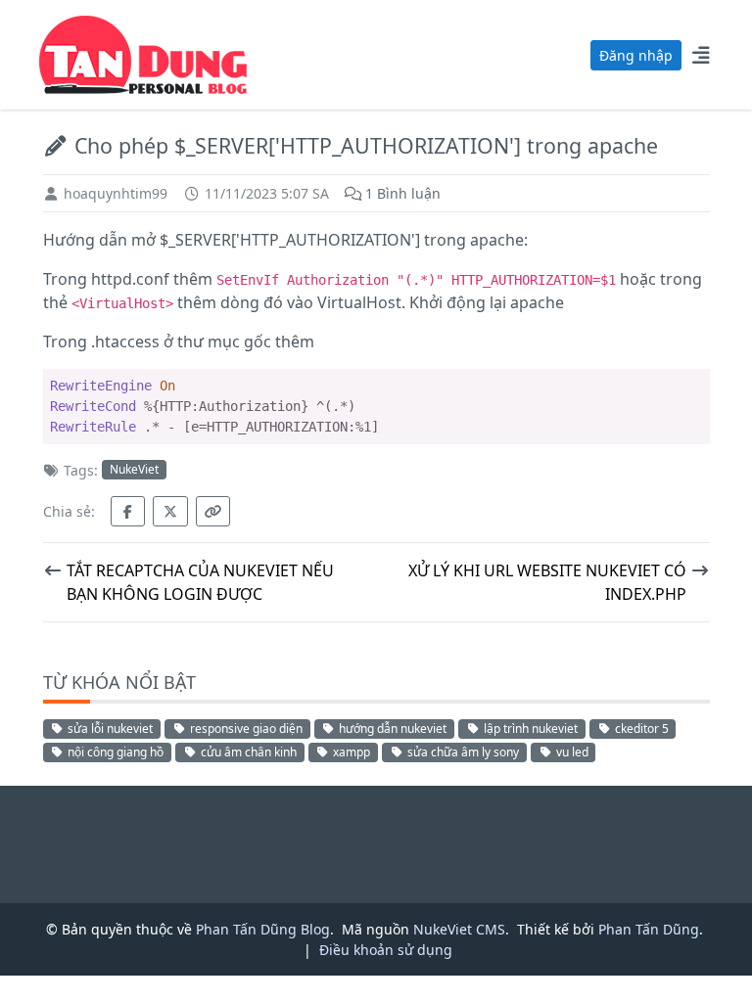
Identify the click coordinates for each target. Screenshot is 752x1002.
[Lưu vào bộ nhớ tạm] (213, 511)
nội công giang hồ (114, 752)
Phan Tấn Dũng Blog (263, 929)
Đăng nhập (636, 55)
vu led (570, 752)
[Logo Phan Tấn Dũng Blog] (143, 53)
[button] (701, 55)
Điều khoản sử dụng (385, 949)
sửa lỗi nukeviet (109, 728)
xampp (350, 752)
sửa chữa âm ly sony (461, 752)
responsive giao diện (245, 728)
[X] (170, 511)
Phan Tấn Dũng (648, 929)
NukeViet (134, 469)
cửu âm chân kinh (247, 752)
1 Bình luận (401, 193)
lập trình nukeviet (529, 728)
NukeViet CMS (459, 929)
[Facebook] (128, 511)
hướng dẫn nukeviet (391, 728)
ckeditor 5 (640, 728)
